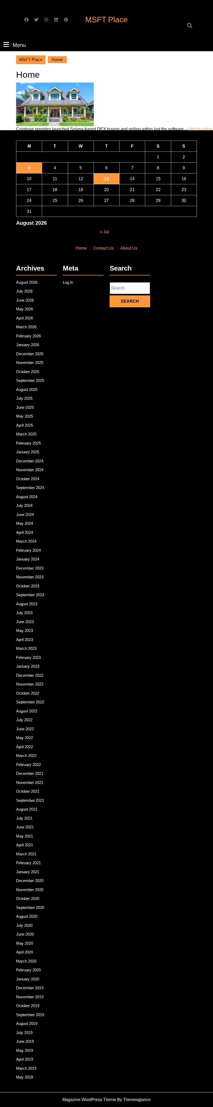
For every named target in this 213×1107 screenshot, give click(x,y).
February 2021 (28, 863)
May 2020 (24, 943)
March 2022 (26, 755)
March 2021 (26, 854)
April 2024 (24, 532)
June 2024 (25, 514)
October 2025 (27, 371)
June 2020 (25, 934)
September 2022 (30, 702)
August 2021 (26, 809)
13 (106, 179)
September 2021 (30, 800)
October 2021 (27, 791)
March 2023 (26, 648)
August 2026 (26, 282)
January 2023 (27, 666)
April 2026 (24, 318)
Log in (68, 282)
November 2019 (29, 997)
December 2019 (29, 988)
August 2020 (26, 916)
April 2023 (24, 639)
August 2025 (26, 389)
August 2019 (26, 1023)
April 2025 (24, 425)
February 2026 (28, 336)
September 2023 (30, 595)
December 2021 (29, 773)
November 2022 (29, 684)
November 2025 (29, 362)
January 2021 (27, 872)
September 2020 (30, 907)
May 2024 (24, 523)
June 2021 (25, 827)
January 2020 (27, 979)
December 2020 (29, 880)
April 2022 (24, 747)
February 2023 (28, 657)
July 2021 (24, 818)
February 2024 (28, 550)
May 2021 (24, 836)
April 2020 (24, 952)
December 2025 (29, 354)
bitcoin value (200, 129)
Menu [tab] (19, 45)
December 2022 (29, 675)
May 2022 (24, 737)
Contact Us (103, 248)
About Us (128, 248)
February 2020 (28, 970)
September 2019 (30, 1015)
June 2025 (25, 407)
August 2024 (26, 496)
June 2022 (25, 729)
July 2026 (24, 291)
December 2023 (29, 568)
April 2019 (24, 1059)
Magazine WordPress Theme (89, 1099)
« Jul (104, 232)
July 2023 (24, 612)
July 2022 (24, 720)
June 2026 (25, 300)
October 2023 (27, 586)
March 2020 (26, 961)
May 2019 (24, 1050)
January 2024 (27, 559)
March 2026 (26, 327)
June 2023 (25, 622)
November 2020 (29, 889)
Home (81, 248)
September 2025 (30, 380)
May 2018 (24, 1077)
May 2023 (24, 630)
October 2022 (27, 693)
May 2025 (24, 416)
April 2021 (24, 845)
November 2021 (29, 782)
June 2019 (25, 1041)
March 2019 (26, 1068)
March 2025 (26, 434)
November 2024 (29, 470)
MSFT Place (106, 19)
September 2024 (30, 487)
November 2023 (29, 577)
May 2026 (24, 309)
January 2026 (27, 345)
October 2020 (27, 898)
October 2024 (27, 479)
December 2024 (29, 461)
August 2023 (26, 604)
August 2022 (26, 711)
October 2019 (27, 1005)
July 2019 (24, 1032)
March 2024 (26, 541)
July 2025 (24, 398)
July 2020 (24, 925)
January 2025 (27, 452)
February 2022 (28, 764)
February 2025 (28, 443)
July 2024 (24, 505)
